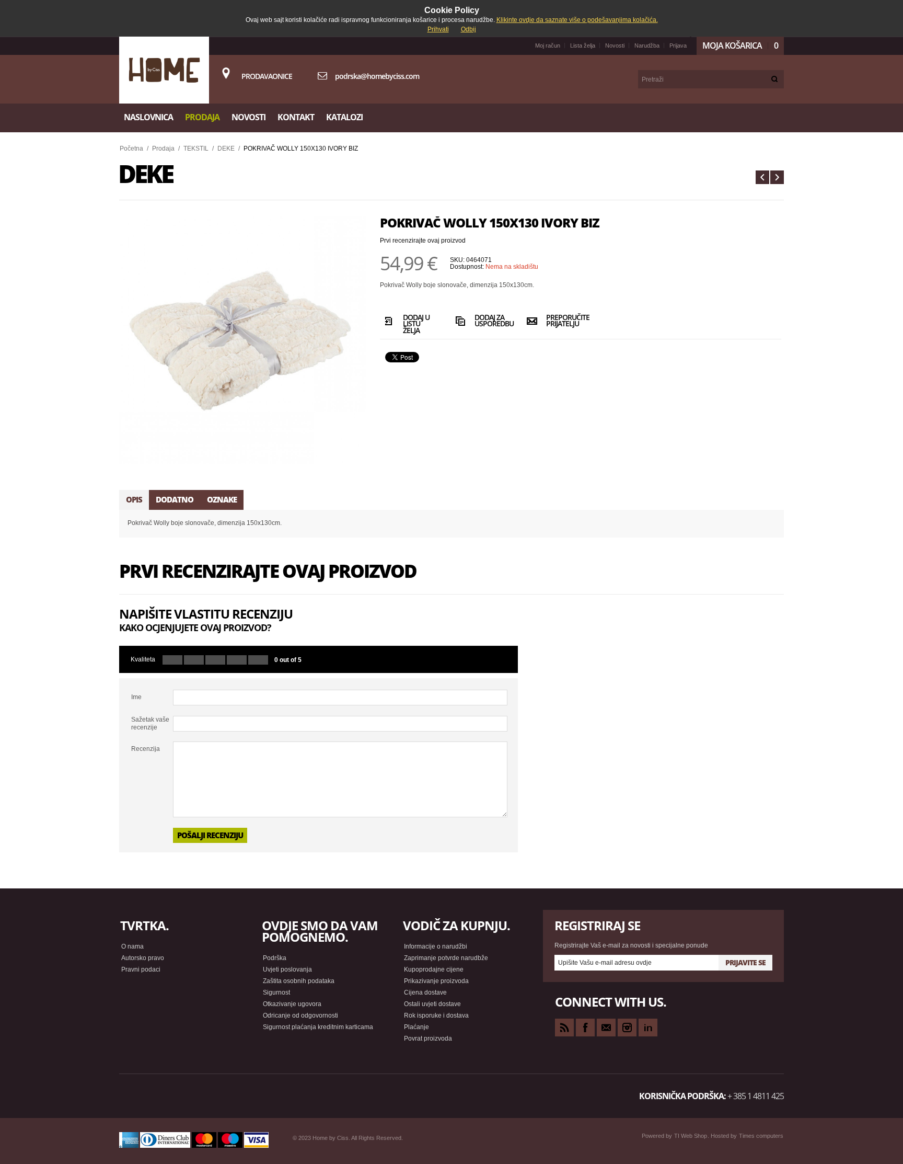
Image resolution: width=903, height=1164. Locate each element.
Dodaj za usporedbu (491, 321)
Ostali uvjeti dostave (432, 1004)
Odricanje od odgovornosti (300, 1015)
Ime (136, 697)
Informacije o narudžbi (435, 946)
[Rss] (564, 1027)
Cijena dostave (425, 992)
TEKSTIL (196, 148)
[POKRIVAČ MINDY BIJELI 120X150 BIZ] (762, 177)
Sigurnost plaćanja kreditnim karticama (318, 1027)
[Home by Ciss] (164, 70)
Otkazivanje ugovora (292, 1004)
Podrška (274, 958)
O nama (132, 946)
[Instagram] (627, 1027)
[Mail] (606, 1027)
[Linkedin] (648, 1027)
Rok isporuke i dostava (436, 1015)
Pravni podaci (140, 969)
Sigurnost (276, 992)
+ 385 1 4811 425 (755, 1096)
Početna (131, 148)
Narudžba (646, 45)
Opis (134, 499)
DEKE (226, 148)
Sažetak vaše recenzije (150, 723)
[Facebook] (585, 1027)
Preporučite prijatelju (563, 321)
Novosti (614, 45)
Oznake (222, 499)
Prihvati (438, 29)
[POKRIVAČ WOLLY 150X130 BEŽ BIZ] (777, 177)
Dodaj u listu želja (416, 323)
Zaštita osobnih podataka (298, 981)
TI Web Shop (690, 1136)
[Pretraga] (775, 79)
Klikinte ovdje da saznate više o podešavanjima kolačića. (577, 20)
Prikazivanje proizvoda (436, 981)
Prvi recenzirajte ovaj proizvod (423, 240)
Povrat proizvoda (428, 1038)
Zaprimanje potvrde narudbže (446, 958)
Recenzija (145, 748)
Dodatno (174, 499)
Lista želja (582, 45)
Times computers (761, 1136)
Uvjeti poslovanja (287, 969)
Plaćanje (416, 1027)
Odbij (468, 29)
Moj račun (547, 45)
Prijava (678, 45)
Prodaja (163, 148)
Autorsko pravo (142, 958)
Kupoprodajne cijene (434, 969)
